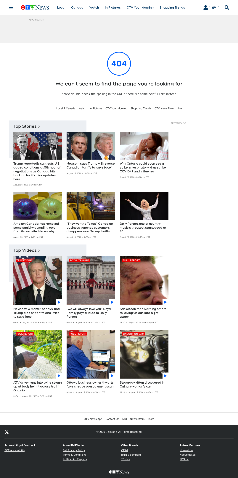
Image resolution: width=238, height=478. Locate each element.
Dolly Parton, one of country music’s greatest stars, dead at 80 (143, 227)
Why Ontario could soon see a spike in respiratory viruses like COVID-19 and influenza (143, 167)
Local (61, 7)
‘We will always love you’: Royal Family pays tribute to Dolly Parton (89, 313)
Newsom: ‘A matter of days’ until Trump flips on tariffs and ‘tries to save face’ (36, 313)
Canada (77, 7)
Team (150, 418)
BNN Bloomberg (131, 454)
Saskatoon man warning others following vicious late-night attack (143, 313)
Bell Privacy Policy (74, 450)
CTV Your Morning (140, 7)
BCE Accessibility (14, 450)
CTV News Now (164, 108)
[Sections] (11, 7)
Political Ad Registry (75, 459)
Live (179, 108)
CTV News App (93, 418)
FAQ (124, 418)
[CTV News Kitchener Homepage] (35, 7)
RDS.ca (184, 459)
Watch (94, 7)
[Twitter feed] (6, 432)
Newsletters (137, 418)
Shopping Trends (172, 7)
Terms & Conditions (74, 454)
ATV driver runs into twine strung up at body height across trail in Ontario (37, 386)
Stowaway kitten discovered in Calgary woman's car (142, 384)
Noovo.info (186, 450)
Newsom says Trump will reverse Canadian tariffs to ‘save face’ (91, 165)
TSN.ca (125, 459)
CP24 (124, 450)
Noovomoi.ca (188, 454)
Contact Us (112, 418)
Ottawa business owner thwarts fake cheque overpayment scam (91, 384)
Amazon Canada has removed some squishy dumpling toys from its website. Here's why (36, 227)
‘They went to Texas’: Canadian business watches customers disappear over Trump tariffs (90, 227)
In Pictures (113, 7)
